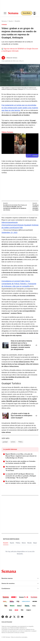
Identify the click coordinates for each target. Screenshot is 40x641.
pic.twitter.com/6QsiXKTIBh (12, 228)
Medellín (17, 21)
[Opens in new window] (6, 617)
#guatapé (27, 225)
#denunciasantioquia (10, 222)
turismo (13, 442)
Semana (4, 21)
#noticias (35, 225)
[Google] (3, 617)
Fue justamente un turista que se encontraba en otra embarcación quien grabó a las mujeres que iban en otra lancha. (20, 107)
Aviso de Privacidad (9, 622)
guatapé (5, 442)
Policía (20, 442)
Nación (11, 21)
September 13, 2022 (9, 232)
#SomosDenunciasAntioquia (12, 225)
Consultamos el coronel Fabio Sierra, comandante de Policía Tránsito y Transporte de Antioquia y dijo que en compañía (19, 283)
